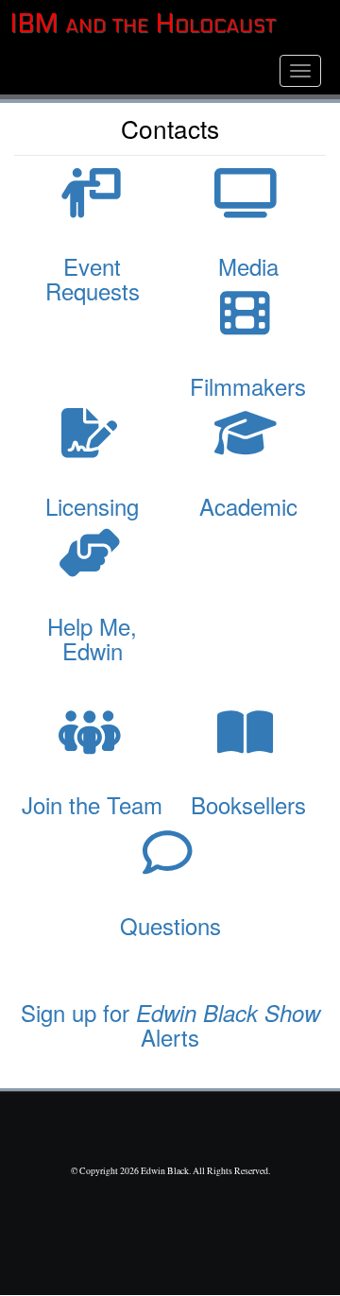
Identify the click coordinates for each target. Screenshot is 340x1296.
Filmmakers (248, 385)
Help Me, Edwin (92, 638)
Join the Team (92, 804)
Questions (170, 925)
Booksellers (248, 804)
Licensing (92, 505)
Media (248, 265)
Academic (248, 505)
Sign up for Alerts (170, 1024)
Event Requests (92, 278)
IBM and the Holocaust (142, 24)
